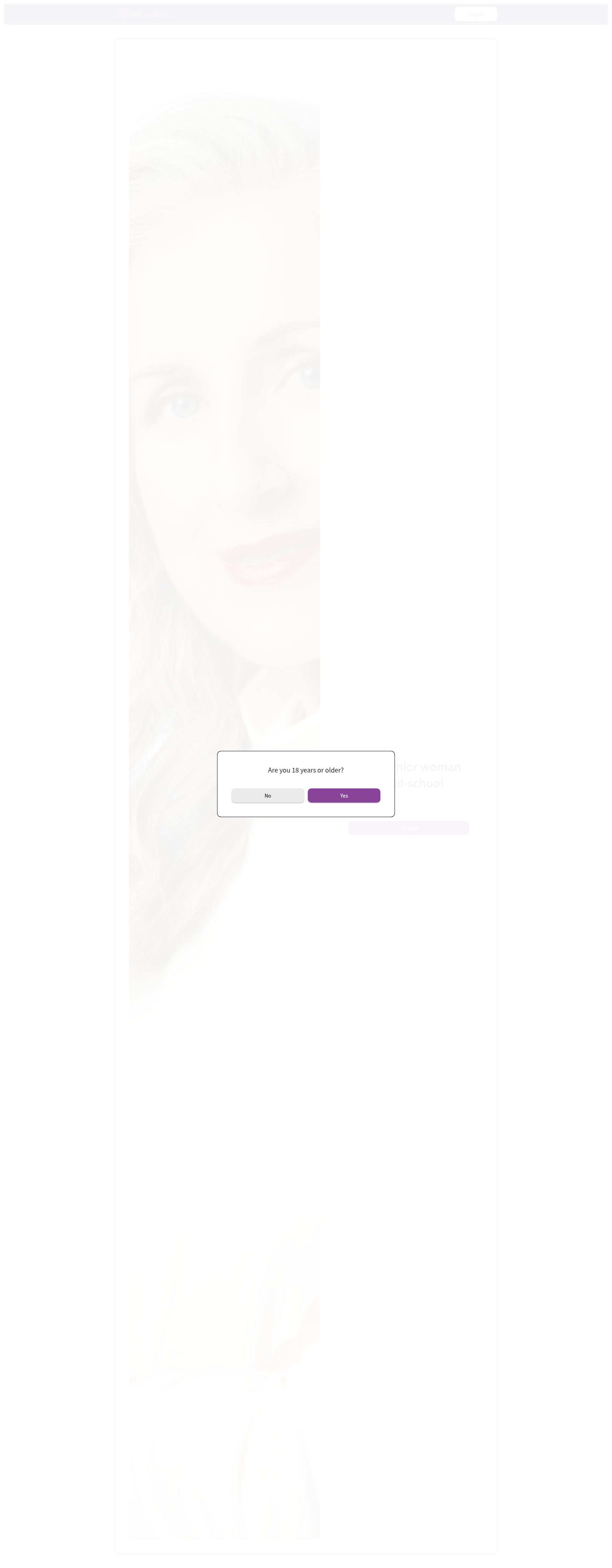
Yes (344, 795)
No (268, 795)
